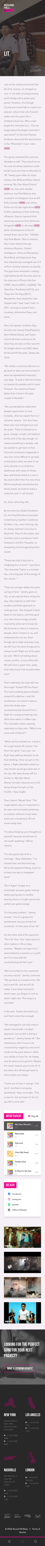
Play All (34, 1116)
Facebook (16, 1194)
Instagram (16, 1199)
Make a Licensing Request (20, 1368)
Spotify (15, 1204)
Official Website (19, 1210)
